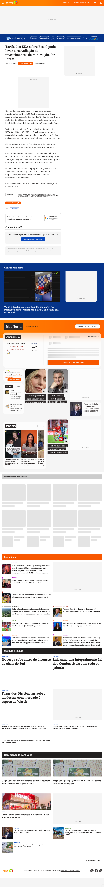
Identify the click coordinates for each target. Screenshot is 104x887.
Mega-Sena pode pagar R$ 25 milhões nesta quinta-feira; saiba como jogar (77, 782)
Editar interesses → (93, 336)
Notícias (6, 304)
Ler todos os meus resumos (73, 363)
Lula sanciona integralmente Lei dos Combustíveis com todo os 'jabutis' (77, 663)
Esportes (68, 828)
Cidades (14, 592)
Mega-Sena (5, 778)
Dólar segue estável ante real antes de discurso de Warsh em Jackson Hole (26, 741)
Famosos (14, 563)
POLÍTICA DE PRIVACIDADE (70, 871)
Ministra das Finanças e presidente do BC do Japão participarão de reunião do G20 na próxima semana (24, 727)
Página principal (12, 2)
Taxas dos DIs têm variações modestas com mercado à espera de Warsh (23, 697)
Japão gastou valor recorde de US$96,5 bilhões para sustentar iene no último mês (75, 727)
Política (65, 606)
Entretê (14, 578)
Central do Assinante (81, 3)
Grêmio (14, 621)
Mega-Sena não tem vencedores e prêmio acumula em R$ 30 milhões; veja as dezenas (26, 782)
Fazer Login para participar (33, 239)
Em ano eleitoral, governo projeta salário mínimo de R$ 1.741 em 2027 (32, 831)
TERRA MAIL (67, 3)
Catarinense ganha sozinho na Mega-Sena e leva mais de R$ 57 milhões (32, 846)
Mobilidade (15, 606)
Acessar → (19, 386)
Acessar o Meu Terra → (33, 326)
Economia (15, 209)
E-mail (95, 3)
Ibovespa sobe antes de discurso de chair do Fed (26, 661)
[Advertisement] (68, 743)
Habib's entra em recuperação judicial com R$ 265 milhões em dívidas (25, 816)
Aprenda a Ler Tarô (14, 379)
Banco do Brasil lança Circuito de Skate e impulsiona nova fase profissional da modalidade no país (83, 832)
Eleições (65, 621)
